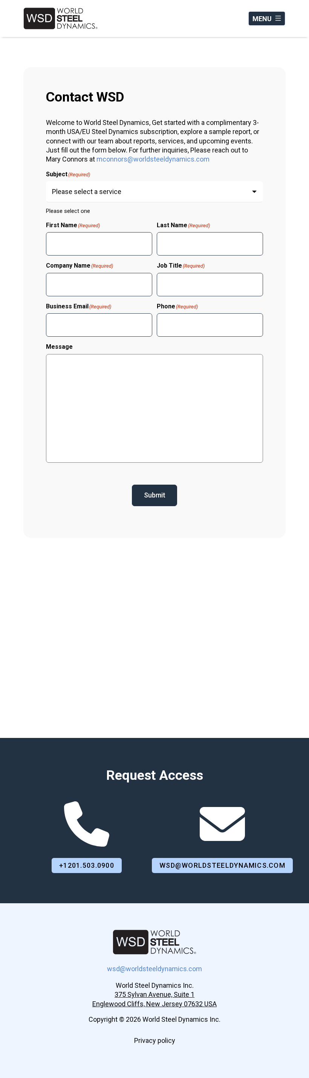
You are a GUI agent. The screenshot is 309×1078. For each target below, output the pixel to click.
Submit (154, 495)
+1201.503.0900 (86, 865)
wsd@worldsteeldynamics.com (222, 865)
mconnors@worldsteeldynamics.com (153, 159)
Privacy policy (154, 1040)
